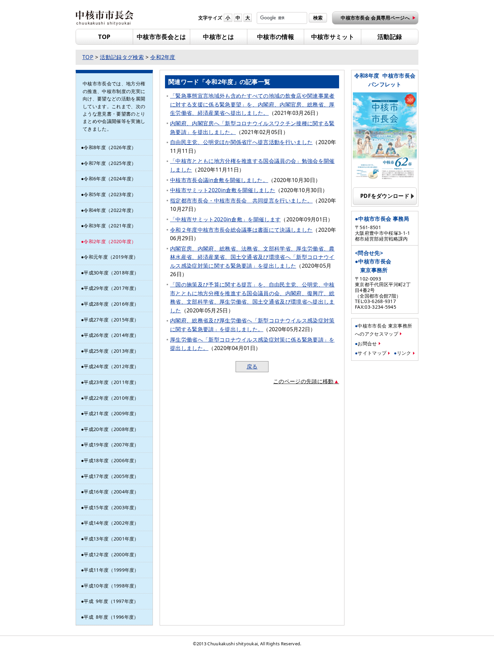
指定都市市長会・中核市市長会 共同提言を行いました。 (241, 200)
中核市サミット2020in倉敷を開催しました (222, 190)
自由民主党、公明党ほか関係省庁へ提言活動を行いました (241, 142)
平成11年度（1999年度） (111, 570)
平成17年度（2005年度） (111, 476)
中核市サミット (332, 37)
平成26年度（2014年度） (111, 335)
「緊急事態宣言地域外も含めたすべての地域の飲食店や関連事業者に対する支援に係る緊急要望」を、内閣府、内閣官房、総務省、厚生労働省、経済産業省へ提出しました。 (252, 104)
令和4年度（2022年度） (110, 210)
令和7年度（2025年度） (110, 163)
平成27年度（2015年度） (111, 319)
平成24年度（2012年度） (111, 366)
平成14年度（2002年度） (111, 523)
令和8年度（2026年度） (110, 147)
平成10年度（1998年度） (111, 585)
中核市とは (218, 37)
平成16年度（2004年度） (111, 491)
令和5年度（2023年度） (110, 194)
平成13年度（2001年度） (111, 538)
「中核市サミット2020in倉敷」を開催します (225, 219)
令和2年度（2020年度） (110, 241)
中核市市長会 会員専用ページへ (375, 17)
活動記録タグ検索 (122, 57)
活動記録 (389, 37)
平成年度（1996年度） (111, 617)
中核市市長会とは (161, 37)
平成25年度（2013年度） (111, 351)
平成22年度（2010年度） (111, 398)
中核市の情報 (275, 37)
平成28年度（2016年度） (111, 304)
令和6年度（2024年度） (110, 178)
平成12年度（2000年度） (111, 554)
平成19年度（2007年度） (111, 444)
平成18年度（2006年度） (111, 460)
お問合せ (367, 343)
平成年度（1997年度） (111, 601)
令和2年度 (162, 57)
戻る (252, 366)
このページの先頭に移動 (303, 381)
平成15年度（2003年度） (111, 507)
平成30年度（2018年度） (111, 272)
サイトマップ (372, 353)
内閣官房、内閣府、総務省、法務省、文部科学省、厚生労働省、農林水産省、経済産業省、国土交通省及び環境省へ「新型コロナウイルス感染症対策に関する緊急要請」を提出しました (252, 257)
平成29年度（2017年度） (111, 288)
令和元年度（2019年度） (111, 257)
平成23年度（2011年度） (111, 382)
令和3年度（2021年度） (110, 225)
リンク (404, 353)
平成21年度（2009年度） (111, 413)
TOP (104, 37)
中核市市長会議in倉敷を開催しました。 (219, 180)
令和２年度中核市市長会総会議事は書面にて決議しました (241, 229)
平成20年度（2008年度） (111, 429)
